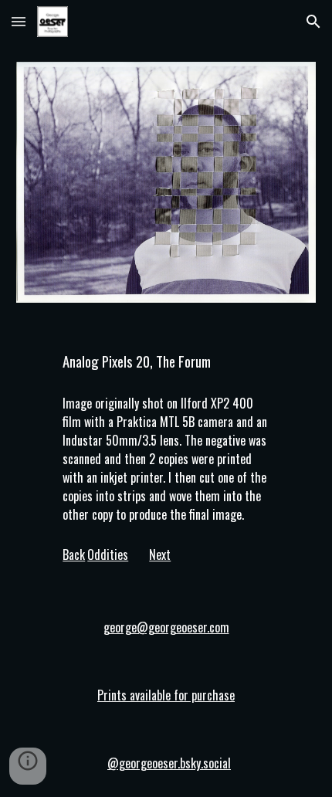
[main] (166, 361)
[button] (18, 21)
